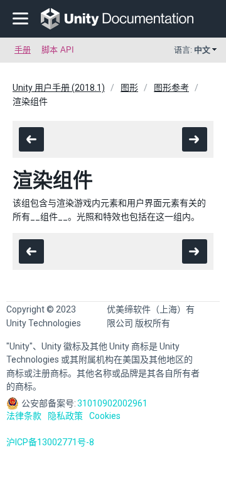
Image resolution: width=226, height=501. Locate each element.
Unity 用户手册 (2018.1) (59, 88)
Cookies (105, 416)
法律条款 (23, 416)
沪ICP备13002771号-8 (50, 442)
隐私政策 (65, 416)
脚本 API (57, 49)
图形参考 (171, 88)
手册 (22, 49)
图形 (129, 88)
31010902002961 (112, 403)
